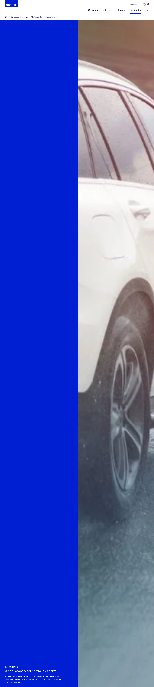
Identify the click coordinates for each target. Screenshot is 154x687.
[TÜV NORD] (6, 17)
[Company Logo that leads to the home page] (11, 3)
